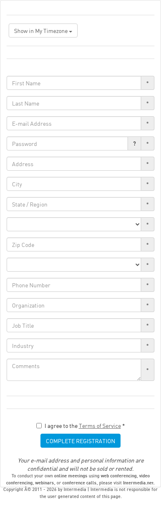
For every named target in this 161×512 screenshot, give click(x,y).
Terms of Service (100, 425)
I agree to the (85, 425)
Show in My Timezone (41, 30)
